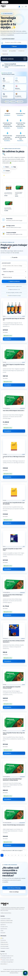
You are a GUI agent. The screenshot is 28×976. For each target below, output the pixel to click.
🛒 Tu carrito (14, 257)
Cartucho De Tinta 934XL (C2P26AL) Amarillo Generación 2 (13, 641)
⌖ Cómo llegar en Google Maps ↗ (7, 961)
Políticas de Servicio (4, 944)
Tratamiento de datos (5, 948)
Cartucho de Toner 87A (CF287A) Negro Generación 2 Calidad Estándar (12, 779)
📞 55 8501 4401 (5, 2)
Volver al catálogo (14, 891)
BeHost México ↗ (4, 964)
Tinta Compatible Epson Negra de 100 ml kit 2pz (14, 319)
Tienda (2, 930)
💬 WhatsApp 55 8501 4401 (6, 957)
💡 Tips (2, 938)
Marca (3, 274)
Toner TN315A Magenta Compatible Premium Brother (11, 687)
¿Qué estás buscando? (6, 263)
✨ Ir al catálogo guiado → (10, 175)
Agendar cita (3, 924)
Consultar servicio (4, 926)
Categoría (4, 268)
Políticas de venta (4, 942)
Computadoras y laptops (5, 918)
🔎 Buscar (14, 46)
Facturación (3, 932)
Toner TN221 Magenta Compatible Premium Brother (14, 365)
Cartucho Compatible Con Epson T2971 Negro (12, 549)
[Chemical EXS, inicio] (3, 6)
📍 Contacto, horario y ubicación (7, 959)
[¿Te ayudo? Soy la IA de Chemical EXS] (25, 973)
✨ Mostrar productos (14, 281)
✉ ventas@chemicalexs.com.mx (7, 955)
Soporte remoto (4, 928)
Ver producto (14, 339)
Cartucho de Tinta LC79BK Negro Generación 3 (14, 457)
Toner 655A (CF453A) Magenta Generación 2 (13, 410)
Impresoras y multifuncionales (7, 920)
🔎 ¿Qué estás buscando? (7, 38)
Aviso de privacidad (4, 946)
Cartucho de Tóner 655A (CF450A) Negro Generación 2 (12, 595)
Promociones (3, 940)
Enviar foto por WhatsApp (14, 888)
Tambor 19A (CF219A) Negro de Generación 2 (14, 825)
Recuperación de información (6, 922)
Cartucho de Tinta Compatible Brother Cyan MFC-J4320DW (14, 503)
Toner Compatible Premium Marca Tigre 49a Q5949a (14, 733)
